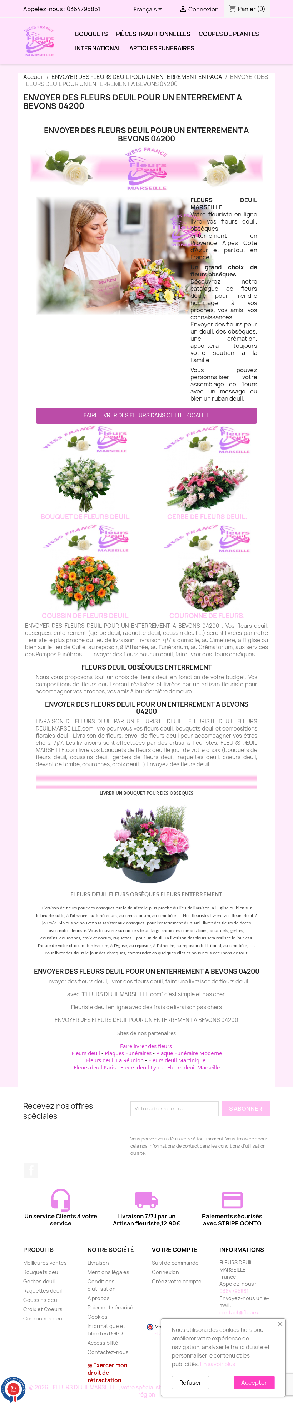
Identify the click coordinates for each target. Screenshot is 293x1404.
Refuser (190, 1383)
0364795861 (83, 9)
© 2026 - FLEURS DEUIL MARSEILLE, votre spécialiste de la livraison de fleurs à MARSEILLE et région (146, 1391)
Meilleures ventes (45, 1262)
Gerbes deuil (39, 1281)
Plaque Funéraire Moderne (189, 1053)
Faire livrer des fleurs (146, 1045)
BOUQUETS (91, 34)
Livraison (98, 1262)
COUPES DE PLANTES (229, 34)
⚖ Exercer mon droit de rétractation (108, 1373)
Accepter (254, 1383)
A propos (99, 1298)
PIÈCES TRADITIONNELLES (153, 34)
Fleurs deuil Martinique (176, 1060)
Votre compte (175, 1250)
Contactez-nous (108, 1352)
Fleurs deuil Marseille (193, 1067)
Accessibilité (103, 1342)
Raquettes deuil (42, 1290)
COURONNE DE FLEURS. (207, 615)
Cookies (98, 1316)
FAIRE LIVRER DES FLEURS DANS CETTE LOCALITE (147, 415)
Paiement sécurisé (110, 1307)
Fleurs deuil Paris (95, 1067)
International (98, 48)
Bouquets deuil (41, 1272)
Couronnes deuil (43, 1318)
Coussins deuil (41, 1300)
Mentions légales (108, 1272)
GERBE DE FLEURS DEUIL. (207, 516)
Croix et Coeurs (43, 1309)
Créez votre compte (177, 1281)
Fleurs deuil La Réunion (115, 1060)
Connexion (165, 1272)
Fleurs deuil (85, 1053)
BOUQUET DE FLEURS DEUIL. (86, 516)
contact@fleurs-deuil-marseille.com (243, 1316)
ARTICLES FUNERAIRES (161, 48)
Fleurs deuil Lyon (141, 1067)
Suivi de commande (175, 1262)
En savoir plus (217, 1364)
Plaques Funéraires (128, 1053)
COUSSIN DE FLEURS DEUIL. (86, 615)
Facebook (31, 1170)
